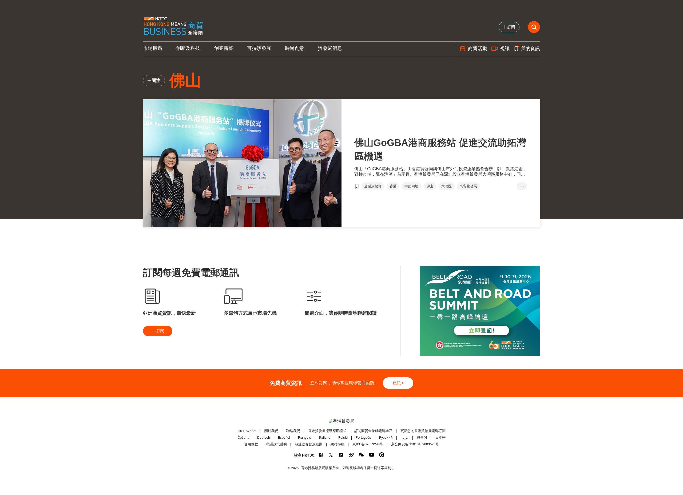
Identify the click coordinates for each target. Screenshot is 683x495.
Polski (343, 437)
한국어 (422, 437)
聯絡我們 (293, 431)
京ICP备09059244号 (367, 444)
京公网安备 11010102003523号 (415, 444)
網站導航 (337, 444)
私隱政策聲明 (276, 444)
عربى (405, 437)
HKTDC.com (247, 431)
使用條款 (251, 444)
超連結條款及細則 (309, 444)
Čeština (243, 437)
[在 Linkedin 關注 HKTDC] (341, 454)
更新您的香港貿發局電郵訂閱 (423, 431)
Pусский (386, 437)
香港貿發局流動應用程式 (327, 431)
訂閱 (160, 331)
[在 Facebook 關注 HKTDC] (320, 454)
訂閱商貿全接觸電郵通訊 (373, 431)
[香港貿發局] (341, 421)
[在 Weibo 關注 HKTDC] (351, 454)
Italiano (324, 437)
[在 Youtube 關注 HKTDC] (371, 454)
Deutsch (263, 437)
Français (304, 437)
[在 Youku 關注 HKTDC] (381, 454)
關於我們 (271, 431)
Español (284, 437)
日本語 (440, 437)
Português (363, 437)
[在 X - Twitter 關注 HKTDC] (330, 454)
